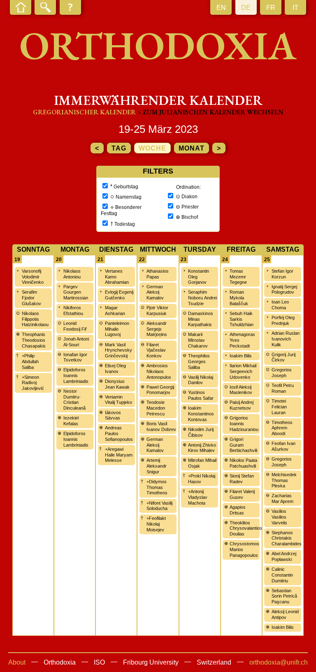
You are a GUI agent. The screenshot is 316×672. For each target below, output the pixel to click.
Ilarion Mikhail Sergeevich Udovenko (243, 371)
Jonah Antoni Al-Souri (76, 341)
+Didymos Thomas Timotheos (156, 487)
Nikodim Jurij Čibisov (201, 432)
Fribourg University (151, 662)
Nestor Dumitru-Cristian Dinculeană (74, 399)
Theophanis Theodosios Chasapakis (34, 340)
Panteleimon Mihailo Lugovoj (117, 329)
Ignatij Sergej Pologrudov (284, 289)
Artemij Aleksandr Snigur (156, 466)
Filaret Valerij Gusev (242, 494)
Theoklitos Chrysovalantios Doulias (246, 528)
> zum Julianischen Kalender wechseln (210, 112)
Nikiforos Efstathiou (73, 310)
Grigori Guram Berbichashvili (243, 445)
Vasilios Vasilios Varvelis (279, 517)
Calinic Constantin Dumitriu (282, 575)
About (17, 662)
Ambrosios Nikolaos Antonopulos (158, 371)
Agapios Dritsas (238, 510)
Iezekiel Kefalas (71, 420)
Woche (152, 148)
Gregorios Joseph (282, 372)
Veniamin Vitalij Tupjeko (118, 399)
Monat (191, 148)
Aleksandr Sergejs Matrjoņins (156, 329)
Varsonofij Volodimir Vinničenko (33, 277)
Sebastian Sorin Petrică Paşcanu (284, 596)
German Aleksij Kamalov (155, 292)
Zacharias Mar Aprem (282, 498)
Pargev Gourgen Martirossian (75, 292)
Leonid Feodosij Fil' (75, 326)
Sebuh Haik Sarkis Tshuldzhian (241, 319)
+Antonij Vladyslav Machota (197, 497)
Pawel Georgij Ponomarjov (160, 390)
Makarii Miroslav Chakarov (198, 340)
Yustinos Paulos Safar (201, 395)
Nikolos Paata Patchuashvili (243, 463)
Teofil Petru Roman (283, 388)
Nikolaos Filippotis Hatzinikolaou (35, 319)
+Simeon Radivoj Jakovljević (33, 383)
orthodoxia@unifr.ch (278, 662)
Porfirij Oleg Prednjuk (283, 320)
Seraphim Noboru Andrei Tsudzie (202, 298)
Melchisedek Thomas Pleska (284, 480)
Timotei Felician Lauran (279, 407)
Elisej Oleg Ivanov (115, 368)
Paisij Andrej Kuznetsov (241, 405)
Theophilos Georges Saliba (199, 361)
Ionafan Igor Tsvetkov (75, 357)
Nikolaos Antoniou (72, 274)
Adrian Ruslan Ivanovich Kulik (286, 339)
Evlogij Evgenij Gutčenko (119, 295)
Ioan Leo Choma (280, 304)
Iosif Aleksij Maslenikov (241, 390)
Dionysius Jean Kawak (117, 384)
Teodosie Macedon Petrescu (155, 408)
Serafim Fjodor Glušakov (31, 298)
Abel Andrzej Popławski (284, 556)
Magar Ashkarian (115, 310)
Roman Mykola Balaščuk (239, 298)
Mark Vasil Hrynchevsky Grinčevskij (118, 350)
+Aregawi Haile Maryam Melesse (118, 455)
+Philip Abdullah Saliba (30, 361)
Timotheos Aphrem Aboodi (282, 428)
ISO (99, 662)
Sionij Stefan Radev (242, 478)
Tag (119, 148)
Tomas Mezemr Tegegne (238, 277)
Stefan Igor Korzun (282, 274)
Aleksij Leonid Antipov (285, 614)
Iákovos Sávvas (113, 415)
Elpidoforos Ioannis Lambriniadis (75, 375)
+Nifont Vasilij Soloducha (159, 506)
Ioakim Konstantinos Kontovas (201, 414)
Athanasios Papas (157, 274)
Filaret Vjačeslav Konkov (156, 350)
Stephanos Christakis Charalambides (287, 538)
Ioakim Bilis (241, 355)
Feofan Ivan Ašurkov (283, 446)
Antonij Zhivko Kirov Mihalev (202, 448)
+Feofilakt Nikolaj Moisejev (156, 524)
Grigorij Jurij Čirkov (283, 357)
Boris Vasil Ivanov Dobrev (161, 426)
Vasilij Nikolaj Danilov (200, 380)
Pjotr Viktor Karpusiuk (157, 310)
